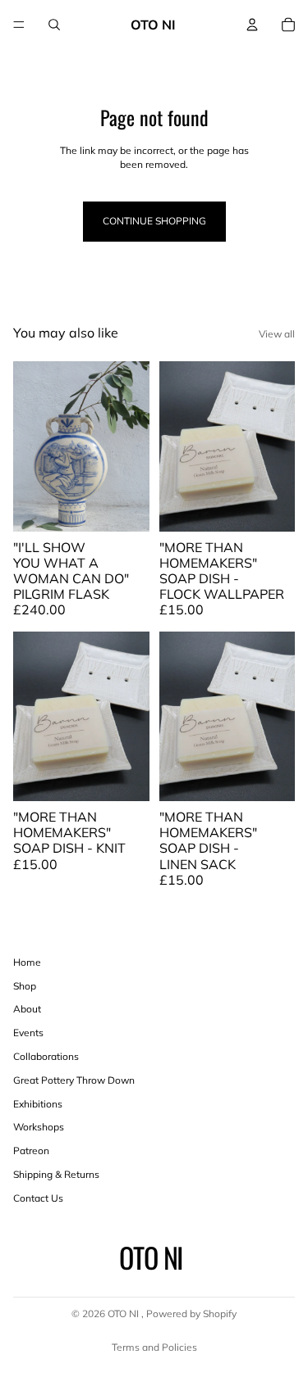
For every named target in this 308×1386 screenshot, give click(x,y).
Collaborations (46, 1056)
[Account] (252, 25)
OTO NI (124, 1313)
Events (28, 1032)
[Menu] (19, 24)
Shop (24, 986)
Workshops (38, 1127)
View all (277, 334)
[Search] (54, 25)
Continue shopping (154, 221)
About (27, 1009)
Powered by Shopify (191, 1313)
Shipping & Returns (56, 1174)
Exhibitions (37, 1104)
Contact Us (38, 1198)
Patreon (31, 1150)
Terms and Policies (154, 1347)
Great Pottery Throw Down (74, 1080)
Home (27, 962)
